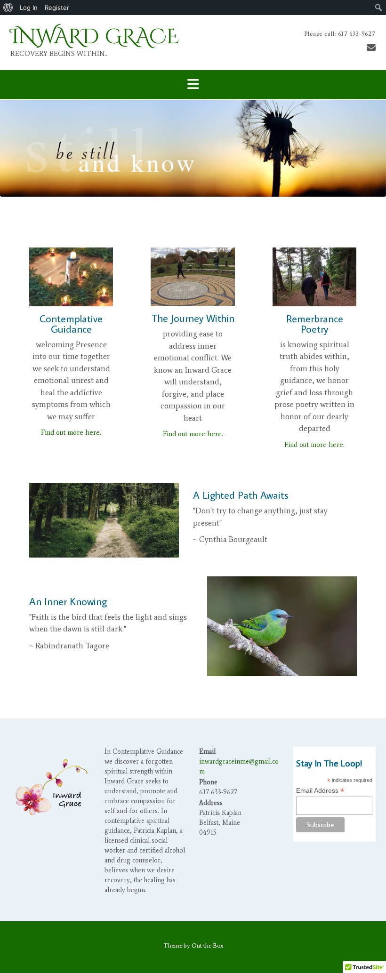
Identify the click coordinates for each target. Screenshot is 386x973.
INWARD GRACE (94, 37)
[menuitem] (8, 7)
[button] (193, 85)
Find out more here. (71, 432)
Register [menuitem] (57, 7)
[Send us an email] (371, 47)
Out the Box (207, 945)
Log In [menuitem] (29, 7)
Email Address (320, 790)
